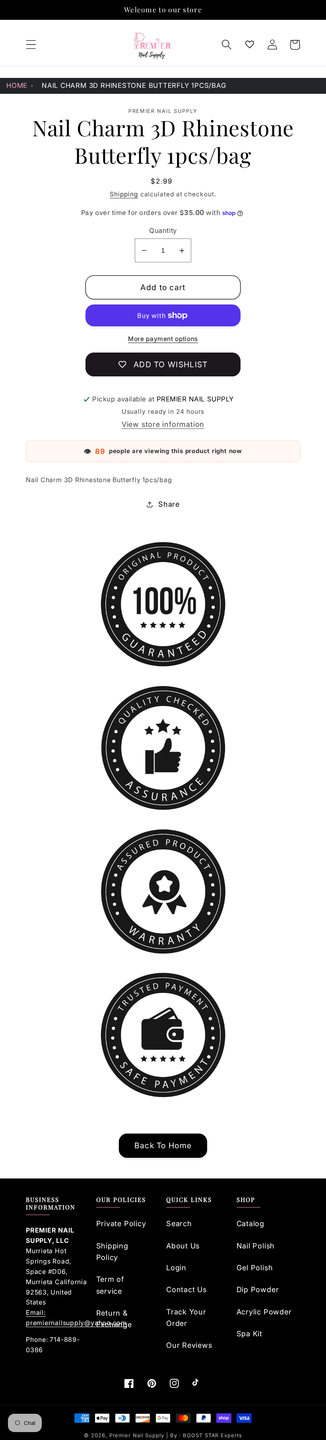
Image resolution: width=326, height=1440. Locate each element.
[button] (30, 44)
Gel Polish (255, 1267)
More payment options (163, 339)
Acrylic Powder (264, 1311)
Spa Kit (249, 1333)
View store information (163, 424)
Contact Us (186, 1289)
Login (176, 1267)
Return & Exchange (114, 1318)
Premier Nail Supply (137, 1435)
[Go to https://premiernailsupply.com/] (152, 45)
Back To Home (163, 1145)
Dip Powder (258, 1289)
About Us (183, 1245)
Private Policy (121, 1223)
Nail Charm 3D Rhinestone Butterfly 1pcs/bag (134, 85)
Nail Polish (256, 1245)
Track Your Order (186, 1317)
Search (179, 1223)
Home (16, 85)
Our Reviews (189, 1345)
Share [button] (169, 504)
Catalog (250, 1223)
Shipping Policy (112, 1251)
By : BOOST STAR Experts (206, 1435)
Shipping (124, 194)
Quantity (163, 231)
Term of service (110, 1285)
